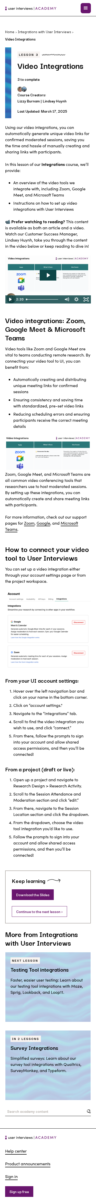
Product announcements (27, 1163)
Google (43, 523)
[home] (30, 8)
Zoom (29, 523)
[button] (86, 8)
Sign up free (19, 1191)
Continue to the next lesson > (39, 911)
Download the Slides (32, 894)
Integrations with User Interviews (44, 31)
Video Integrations (20, 39)
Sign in (11, 1176)
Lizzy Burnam (28, 101)
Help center (16, 1151)
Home (9, 31)
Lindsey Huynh (55, 101)
